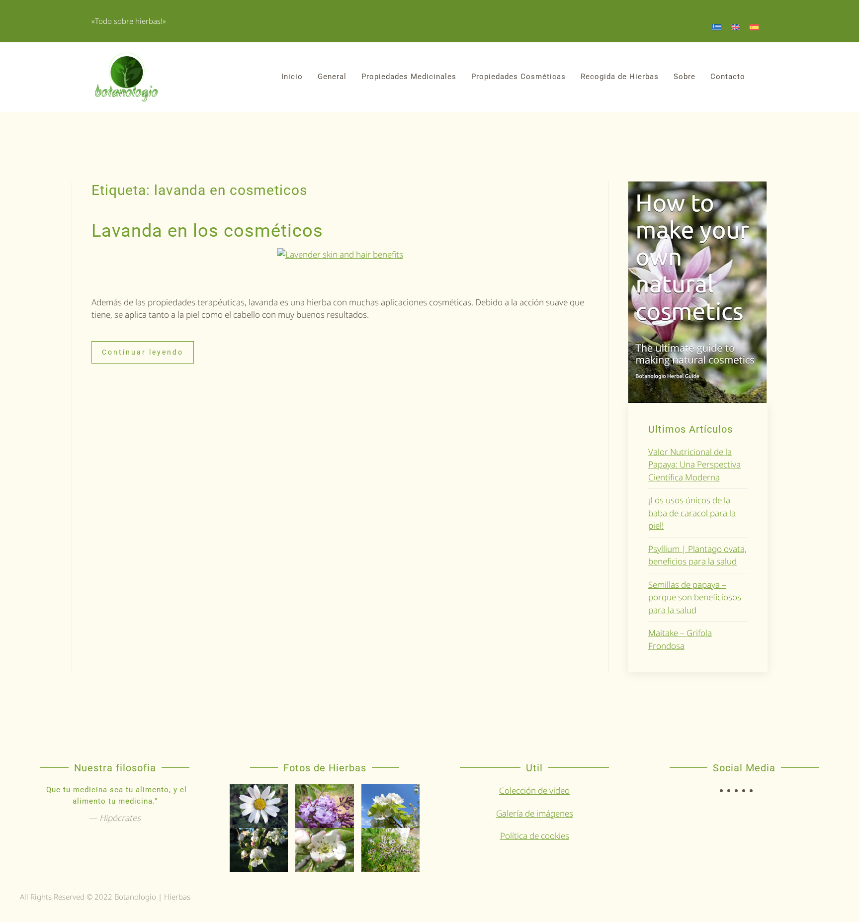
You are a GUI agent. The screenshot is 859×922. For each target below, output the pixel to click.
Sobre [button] (684, 76)
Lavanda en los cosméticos (207, 230)
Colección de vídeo (534, 790)
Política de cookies (534, 835)
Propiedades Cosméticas (518, 76)
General (332, 76)
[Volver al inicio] (126, 77)
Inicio (292, 76)
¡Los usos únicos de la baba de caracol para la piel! (692, 512)
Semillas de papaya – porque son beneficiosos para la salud (694, 597)
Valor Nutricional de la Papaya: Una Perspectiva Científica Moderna (694, 464)
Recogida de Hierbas (620, 76)
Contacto (727, 76)
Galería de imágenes (534, 813)
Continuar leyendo (142, 352)
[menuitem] (716, 26)
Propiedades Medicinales (408, 76)
